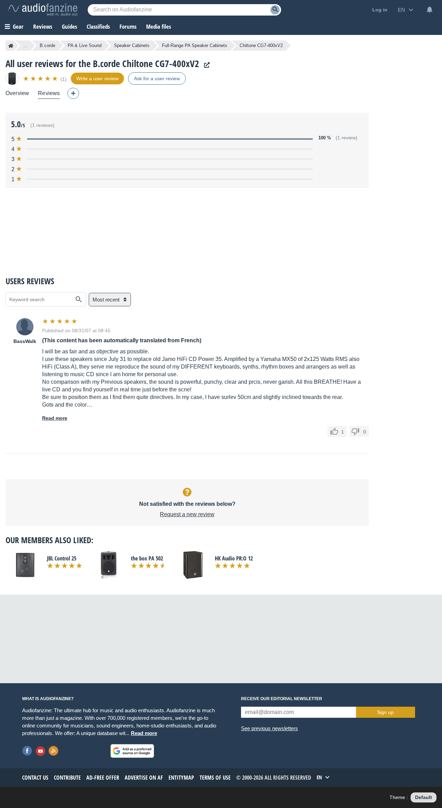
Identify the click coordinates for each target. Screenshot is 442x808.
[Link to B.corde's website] (205, 65)
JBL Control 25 (61, 558)
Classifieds (98, 26)
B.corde (47, 45)
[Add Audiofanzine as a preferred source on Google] (132, 751)
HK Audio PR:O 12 (234, 558)
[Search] (275, 10)
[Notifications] (429, 10)
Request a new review (187, 514)
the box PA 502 (147, 558)
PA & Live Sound (85, 45)
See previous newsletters (269, 728)
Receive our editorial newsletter (281, 698)
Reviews (42, 26)
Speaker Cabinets (132, 45)
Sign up (385, 712)
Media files (158, 26)
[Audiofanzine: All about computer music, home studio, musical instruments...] (42, 9)
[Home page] (10, 45)
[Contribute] (73, 93)
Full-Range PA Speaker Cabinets (194, 45)
